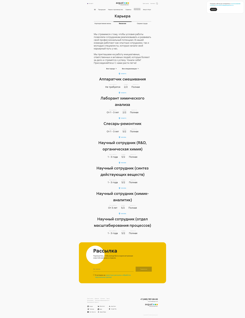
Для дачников (90, 300)
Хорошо (213, 9)
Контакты (152, 3)
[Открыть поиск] (157, 3)
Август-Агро (147, 9)
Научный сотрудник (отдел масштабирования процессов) (122, 222)
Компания (137, 9)
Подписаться (143, 269)
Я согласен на (113, 276)
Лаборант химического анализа (122, 101)
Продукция (102, 9)
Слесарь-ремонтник (122, 123)
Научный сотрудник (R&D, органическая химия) (122, 145)
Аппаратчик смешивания (122, 79)
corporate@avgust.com (153, 301)
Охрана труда (142, 23)
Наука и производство (115, 9)
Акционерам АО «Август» (93, 302)
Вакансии (122, 23)
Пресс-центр (146, 3)
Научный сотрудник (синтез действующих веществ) (122, 171)
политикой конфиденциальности (224, 5)
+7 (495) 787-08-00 (149, 299)
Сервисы (128, 9)
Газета (108, 298)
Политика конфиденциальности (102, 300)
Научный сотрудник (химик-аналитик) (122, 196)
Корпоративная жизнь (103, 23)
